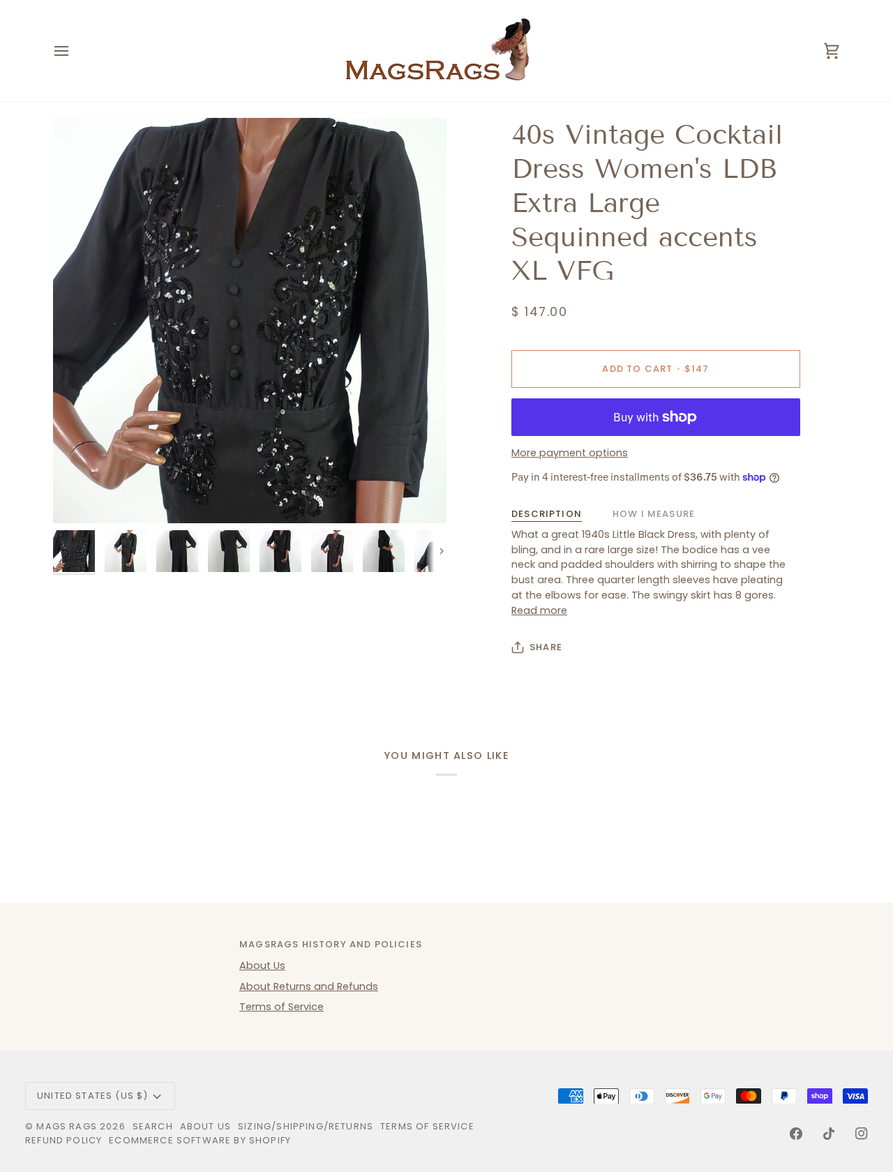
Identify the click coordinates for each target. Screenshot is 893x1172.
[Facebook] (796, 1133)
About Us (262, 965)
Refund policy (63, 1140)
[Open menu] (74, 50)
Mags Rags (66, 1126)
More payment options (569, 453)
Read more (539, 610)
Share (546, 647)
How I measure (654, 513)
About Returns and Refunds (308, 986)
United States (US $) (92, 1095)
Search (153, 1126)
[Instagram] (861, 1133)
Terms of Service (281, 1007)
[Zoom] (249, 320)
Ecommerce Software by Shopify (200, 1140)
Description (546, 513)
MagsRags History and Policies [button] (330, 944)
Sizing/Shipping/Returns (305, 1126)
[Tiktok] (828, 1133)
